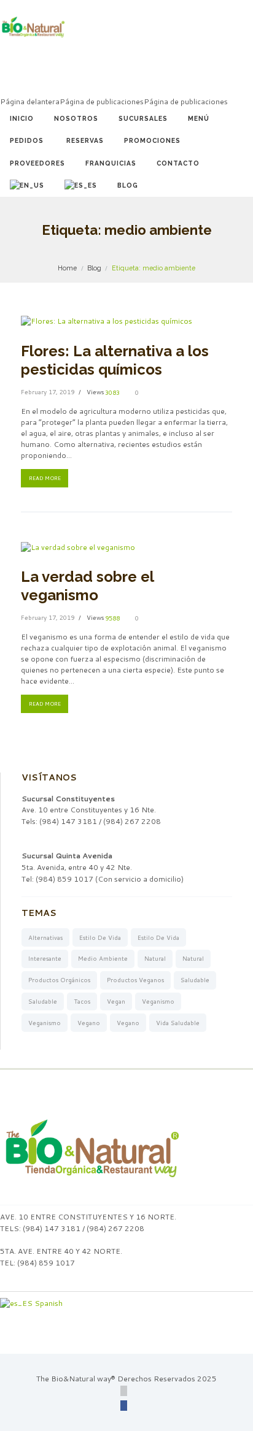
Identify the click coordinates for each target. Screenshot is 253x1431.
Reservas (85, 140)
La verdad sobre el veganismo (87, 586)
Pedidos (27, 140)
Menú (198, 118)
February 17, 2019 (47, 391)
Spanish (48, 1303)
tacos (82, 1001)
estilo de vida (100, 937)
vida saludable (178, 1022)
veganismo (158, 1001)
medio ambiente (103, 958)
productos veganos (135, 979)
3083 (112, 393)
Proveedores (37, 163)
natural (155, 958)
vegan (116, 1001)
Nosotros (76, 118)
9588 (112, 618)
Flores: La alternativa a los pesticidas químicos (115, 360)
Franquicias (110, 163)
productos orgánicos (59, 979)
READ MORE (45, 478)
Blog (127, 185)
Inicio (22, 118)
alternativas (45, 937)
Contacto (178, 163)
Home (67, 268)
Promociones (152, 140)
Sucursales (143, 118)
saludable (195, 979)
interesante (44, 958)
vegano (88, 1022)
